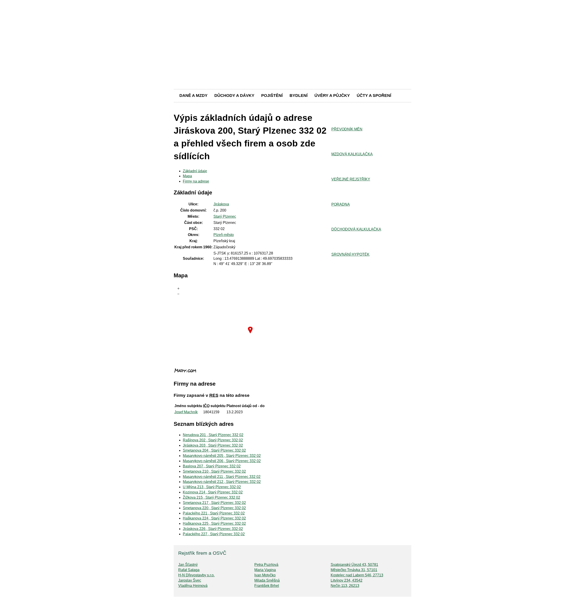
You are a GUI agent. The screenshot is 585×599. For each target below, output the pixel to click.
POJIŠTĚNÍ (272, 95)
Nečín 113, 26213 (345, 586)
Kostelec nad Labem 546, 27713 (357, 575)
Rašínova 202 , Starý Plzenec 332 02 (213, 440)
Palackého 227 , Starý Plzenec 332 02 (214, 534)
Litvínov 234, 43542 (346, 580)
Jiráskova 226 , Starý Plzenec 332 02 (213, 529)
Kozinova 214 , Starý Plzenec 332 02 (213, 492)
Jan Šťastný (188, 565)
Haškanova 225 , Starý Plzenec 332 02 (214, 523)
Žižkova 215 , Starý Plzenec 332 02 (211, 497)
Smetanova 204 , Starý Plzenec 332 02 (214, 450)
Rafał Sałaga (188, 570)
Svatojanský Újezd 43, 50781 (354, 565)
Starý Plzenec (224, 216)
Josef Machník (186, 412)
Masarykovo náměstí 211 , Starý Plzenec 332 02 (222, 477)
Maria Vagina (265, 570)
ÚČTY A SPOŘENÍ (374, 95)
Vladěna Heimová (192, 586)
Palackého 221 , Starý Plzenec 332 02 (214, 513)
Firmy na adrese (196, 181)
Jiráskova (221, 204)
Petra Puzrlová (266, 565)
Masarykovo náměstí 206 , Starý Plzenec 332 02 (222, 461)
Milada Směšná (267, 580)
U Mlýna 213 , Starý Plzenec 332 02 (212, 487)
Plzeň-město (223, 235)
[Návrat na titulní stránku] (292, 73)
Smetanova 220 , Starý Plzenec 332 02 (214, 508)
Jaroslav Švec (189, 580)
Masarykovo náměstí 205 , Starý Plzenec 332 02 (222, 456)
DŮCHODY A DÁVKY (234, 95)
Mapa (187, 176)
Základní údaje (195, 171)
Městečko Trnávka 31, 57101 (354, 570)
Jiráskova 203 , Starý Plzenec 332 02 (213, 445)
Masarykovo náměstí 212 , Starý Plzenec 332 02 (222, 482)
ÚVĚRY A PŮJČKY (332, 95)
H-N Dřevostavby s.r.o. (196, 575)
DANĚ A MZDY (193, 95)
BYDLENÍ (299, 95)
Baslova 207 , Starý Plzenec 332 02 (212, 466)
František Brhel (266, 586)
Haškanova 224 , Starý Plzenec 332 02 (214, 518)
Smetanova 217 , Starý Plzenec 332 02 (214, 503)
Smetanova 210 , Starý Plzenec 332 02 (214, 471)
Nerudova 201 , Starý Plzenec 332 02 (213, 435)
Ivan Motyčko (265, 575)
